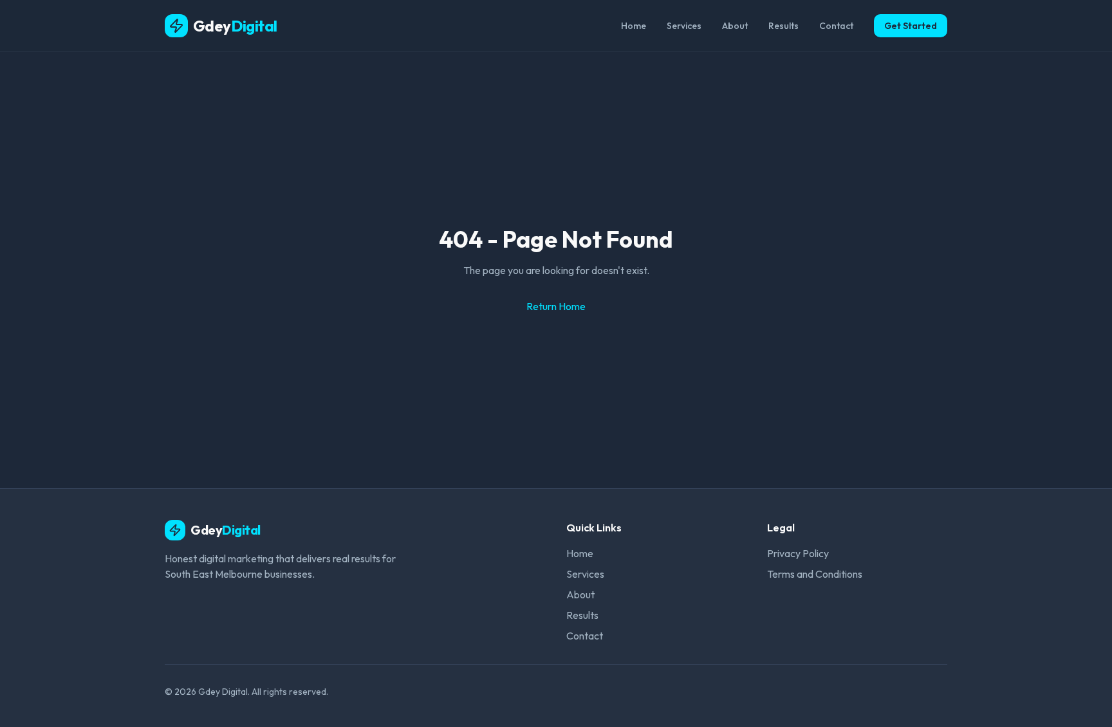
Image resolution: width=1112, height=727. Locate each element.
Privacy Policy (798, 553)
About (735, 26)
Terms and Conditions (814, 573)
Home (633, 26)
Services (684, 26)
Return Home (556, 306)
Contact (836, 26)
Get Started (910, 26)
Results (783, 26)
